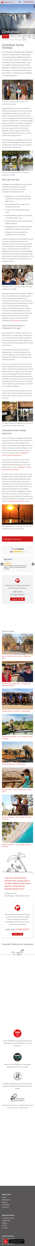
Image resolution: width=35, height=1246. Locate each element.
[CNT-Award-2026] (17, 1033)
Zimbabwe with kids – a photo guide (13, 764)
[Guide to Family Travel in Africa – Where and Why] (17, 634)
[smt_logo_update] (7, 2)
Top (33, 1243)
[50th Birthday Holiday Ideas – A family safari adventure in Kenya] (17, 662)
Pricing (19, 36)
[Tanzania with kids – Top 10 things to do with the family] (17, 795)
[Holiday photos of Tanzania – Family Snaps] (17, 689)
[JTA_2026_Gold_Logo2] (17, 1057)
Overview (5, 36)
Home (4, 1197)
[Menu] (20, 2)
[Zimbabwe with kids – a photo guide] (17, 742)
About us (5, 1202)
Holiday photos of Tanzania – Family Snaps (16, 711)
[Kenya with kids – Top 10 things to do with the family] (17, 768)
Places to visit (24, 36)
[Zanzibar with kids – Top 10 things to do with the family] (17, 823)
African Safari (15, 320)
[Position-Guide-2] (17, 1076)
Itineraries (13, 36)
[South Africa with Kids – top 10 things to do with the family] (17, 715)
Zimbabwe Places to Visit (15, 501)
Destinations (6, 1200)
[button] (2, 564)
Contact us (5, 1207)
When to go (29, 36)
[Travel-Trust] (17, 1098)
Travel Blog (5, 1205)
